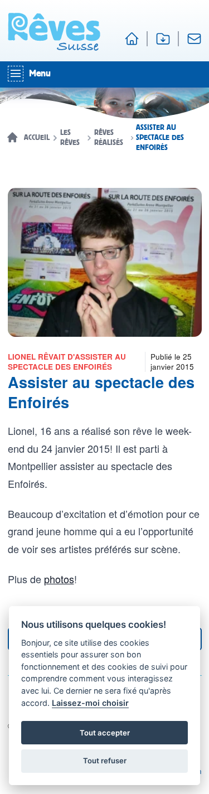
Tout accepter (105, 732)
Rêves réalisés (108, 138)
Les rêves (70, 138)
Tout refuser (105, 760)
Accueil (37, 138)
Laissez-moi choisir (90, 703)
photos (59, 579)
